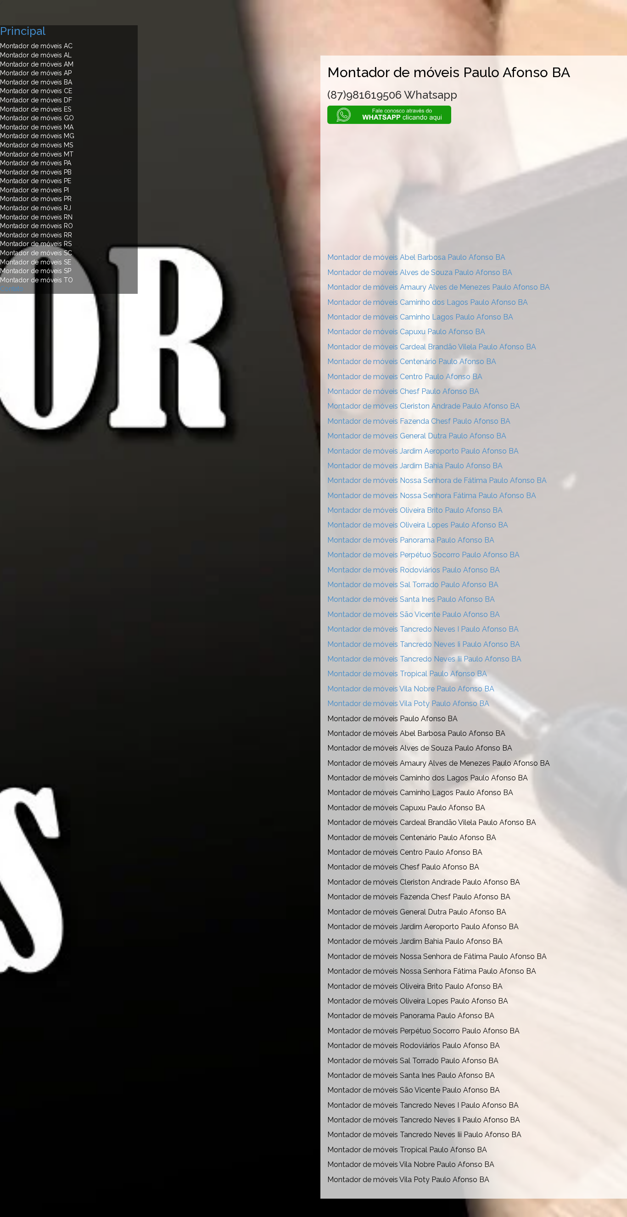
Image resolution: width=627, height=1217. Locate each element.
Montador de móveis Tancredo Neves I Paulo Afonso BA (423, 629)
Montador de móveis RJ (35, 208)
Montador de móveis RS (36, 243)
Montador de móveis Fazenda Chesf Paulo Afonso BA (418, 421)
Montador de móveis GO (37, 118)
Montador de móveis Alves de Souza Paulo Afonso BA (419, 272)
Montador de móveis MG (37, 136)
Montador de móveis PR (36, 198)
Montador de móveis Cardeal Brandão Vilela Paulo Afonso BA (431, 346)
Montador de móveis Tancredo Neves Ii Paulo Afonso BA (423, 644)
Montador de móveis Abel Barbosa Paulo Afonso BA (416, 257)
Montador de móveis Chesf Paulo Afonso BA (403, 391)
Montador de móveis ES (35, 109)
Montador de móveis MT (36, 154)
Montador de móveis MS (36, 145)
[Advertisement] (473, 188)
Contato (11, 288)
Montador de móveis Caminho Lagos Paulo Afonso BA (420, 317)
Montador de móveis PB (36, 172)
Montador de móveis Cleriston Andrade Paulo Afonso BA (423, 406)
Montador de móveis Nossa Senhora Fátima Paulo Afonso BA (431, 495)
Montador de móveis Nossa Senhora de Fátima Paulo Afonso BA (437, 480)
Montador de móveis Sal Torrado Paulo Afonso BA (412, 584)
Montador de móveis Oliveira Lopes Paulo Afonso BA (417, 525)
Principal (22, 31)
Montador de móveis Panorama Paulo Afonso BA (410, 540)
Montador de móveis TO (36, 280)
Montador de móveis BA (36, 82)
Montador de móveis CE (36, 91)
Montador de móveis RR (36, 235)
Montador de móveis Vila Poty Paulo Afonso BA (408, 703)
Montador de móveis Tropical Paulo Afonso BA (407, 673)
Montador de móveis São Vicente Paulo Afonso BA (413, 614)
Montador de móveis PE (35, 181)
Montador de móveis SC (36, 253)
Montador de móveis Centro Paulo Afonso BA (404, 376)
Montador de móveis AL (36, 55)
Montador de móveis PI (34, 190)
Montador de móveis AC (36, 46)
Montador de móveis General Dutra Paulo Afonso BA (416, 436)
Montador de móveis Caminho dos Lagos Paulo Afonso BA (427, 302)
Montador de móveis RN (36, 217)
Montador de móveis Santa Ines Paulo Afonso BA (411, 599)
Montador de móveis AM (36, 64)
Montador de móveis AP (36, 73)
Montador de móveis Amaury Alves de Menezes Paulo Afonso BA (438, 287)
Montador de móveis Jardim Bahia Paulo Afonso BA (415, 465)
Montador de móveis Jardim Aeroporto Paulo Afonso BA (423, 451)
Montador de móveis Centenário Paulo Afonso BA (411, 361)
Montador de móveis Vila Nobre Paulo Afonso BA (410, 688)
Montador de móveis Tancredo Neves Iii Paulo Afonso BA (424, 659)
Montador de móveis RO (36, 226)
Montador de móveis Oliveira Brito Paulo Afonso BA (415, 510)
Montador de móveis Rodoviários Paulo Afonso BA (413, 570)
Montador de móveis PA (35, 163)
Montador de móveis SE (35, 262)
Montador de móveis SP (35, 271)
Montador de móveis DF (36, 100)
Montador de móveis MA (36, 127)
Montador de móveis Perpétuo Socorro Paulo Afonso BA (423, 554)
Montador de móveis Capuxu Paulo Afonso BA (406, 331)
